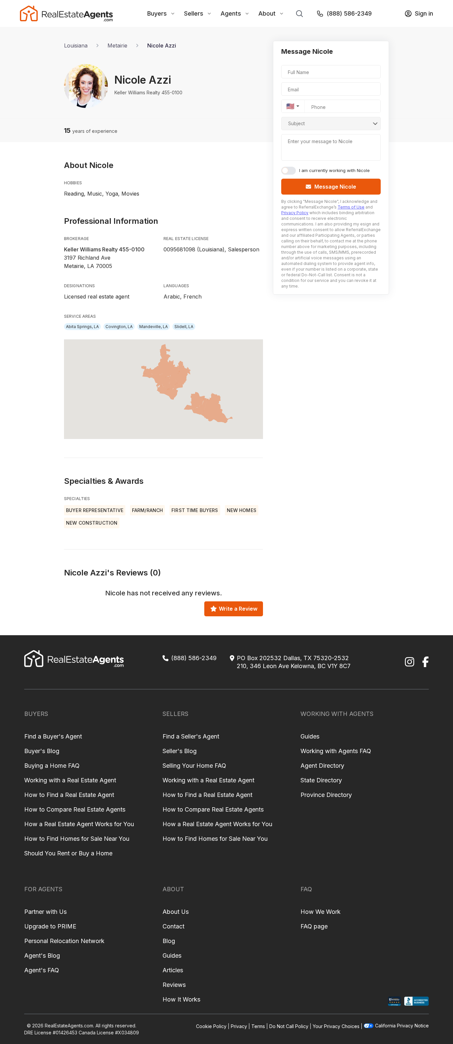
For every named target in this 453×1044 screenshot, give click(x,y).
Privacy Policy (294, 212)
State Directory (321, 780)
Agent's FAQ (41, 970)
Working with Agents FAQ (335, 750)
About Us (175, 911)
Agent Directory (322, 765)
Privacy (239, 1026)
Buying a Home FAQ (52, 765)
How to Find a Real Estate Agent (69, 794)
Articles (172, 970)
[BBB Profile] (416, 1001)
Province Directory (326, 794)
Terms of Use (351, 207)
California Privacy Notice (402, 1025)
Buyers (157, 13)
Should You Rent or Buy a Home (68, 853)
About (267, 13)
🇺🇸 (290, 106)
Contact (173, 926)
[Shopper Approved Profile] (394, 1001)
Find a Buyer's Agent (53, 736)
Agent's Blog (42, 955)
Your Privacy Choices (336, 1026)
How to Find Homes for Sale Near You (76, 838)
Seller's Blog (179, 750)
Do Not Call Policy (288, 1026)
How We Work (320, 911)
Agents (231, 13)
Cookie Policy (211, 1026)
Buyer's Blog (41, 750)
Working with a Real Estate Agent (70, 780)
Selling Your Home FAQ (194, 765)
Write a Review (238, 608)
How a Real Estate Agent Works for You (79, 824)
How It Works (181, 999)
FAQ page (314, 926)
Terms (258, 1026)
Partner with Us (45, 911)
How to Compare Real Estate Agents (74, 809)
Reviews (174, 984)
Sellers (193, 13)
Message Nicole (335, 186)
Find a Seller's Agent (190, 736)
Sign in (424, 13)
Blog (168, 940)
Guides (309, 736)
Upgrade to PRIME (50, 926)
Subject (296, 123)
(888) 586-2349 (349, 13)
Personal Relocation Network (64, 940)
